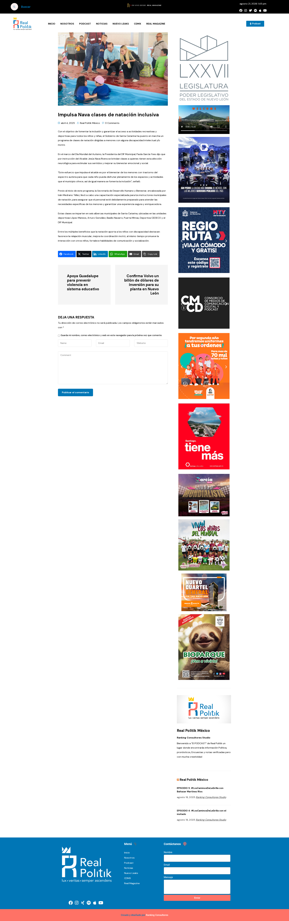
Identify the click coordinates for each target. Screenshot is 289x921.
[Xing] (83, 903)
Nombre (168, 852)
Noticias (101, 23)
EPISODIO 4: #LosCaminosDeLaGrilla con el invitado (201, 812)
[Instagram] (245, 10)
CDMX (137, 23)
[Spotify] (255, 10)
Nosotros (67, 23)
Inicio (51, 23)
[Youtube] (264, 10)
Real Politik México (90, 123)
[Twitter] (250, 10)
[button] (182, 170)
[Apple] (260, 10)
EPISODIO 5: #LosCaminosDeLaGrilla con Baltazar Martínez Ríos (200, 790)
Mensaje (168, 877)
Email (167, 864)
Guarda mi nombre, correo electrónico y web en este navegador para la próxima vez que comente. (111, 335)
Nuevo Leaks (121, 23)
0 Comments (112, 123)
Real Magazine (155, 23)
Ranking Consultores (157, 915)
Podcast (85, 23)
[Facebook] (240, 10)
